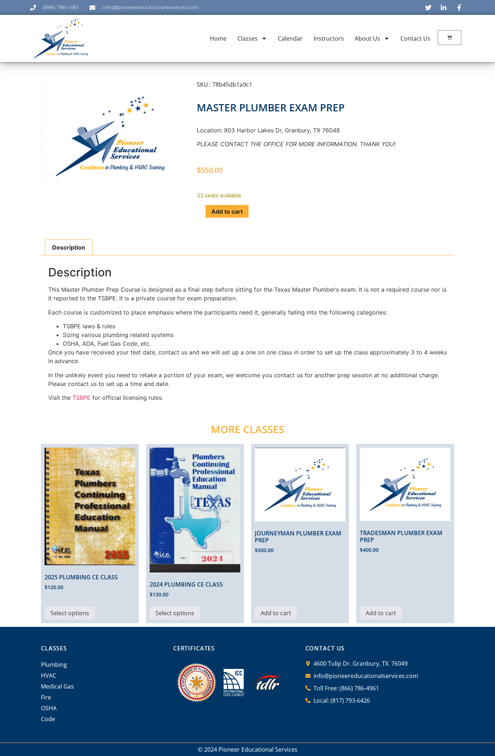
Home (218, 38)
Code (48, 719)
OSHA (49, 708)
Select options (69, 613)
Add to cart (227, 211)
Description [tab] (68, 247)
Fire (46, 697)
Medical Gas (57, 686)
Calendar (290, 38)
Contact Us (415, 38)
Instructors (328, 38)
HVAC (48, 675)
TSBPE (81, 397)
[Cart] (449, 37)
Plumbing (54, 665)
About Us (367, 38)
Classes (247, 38)
